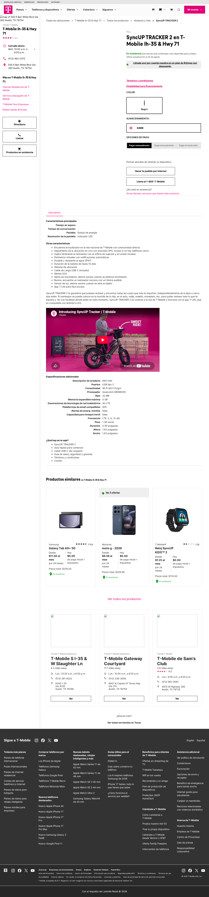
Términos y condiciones (139, 80)
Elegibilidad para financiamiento (144, 86)
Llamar (20, 136)
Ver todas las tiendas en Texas (124, 722)
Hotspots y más (142, 20)
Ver (71, 698)
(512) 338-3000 (117, 678)
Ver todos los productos (124, 599)
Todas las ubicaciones (58, 20)
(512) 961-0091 (170, 681)
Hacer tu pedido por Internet (150, 171)
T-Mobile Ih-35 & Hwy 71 (88, 20)
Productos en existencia (19, 150)
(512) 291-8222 (63, 678)
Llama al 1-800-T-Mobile (151, 181)
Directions (19, 123)
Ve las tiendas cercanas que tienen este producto (152, 193)
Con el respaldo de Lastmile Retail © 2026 (104, 891)
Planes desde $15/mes (15, 109)
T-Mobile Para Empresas (16, 104)
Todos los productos (118, 20)
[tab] (54, 212)
